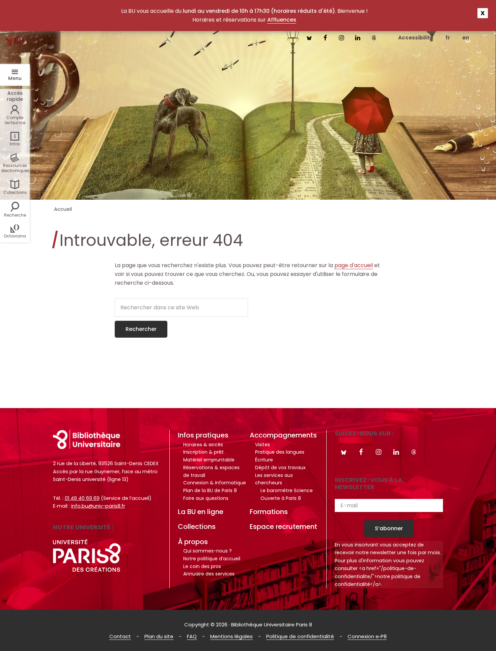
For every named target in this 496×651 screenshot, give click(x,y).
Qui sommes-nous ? (207, 550)
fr (447, 37)
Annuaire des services (209, 573)
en (465, 37)
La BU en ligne (200, 511)
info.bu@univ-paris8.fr (98, 506)
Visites (262, 444)
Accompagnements (283, 435)
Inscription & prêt (203, 452)
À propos (193, 541)
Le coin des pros (202, 566)
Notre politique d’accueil (211, 558)
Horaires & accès (203, 444)
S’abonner (389, 528)
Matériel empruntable (209, 459)
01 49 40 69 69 (82, 498)
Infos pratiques (203, 435)
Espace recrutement (283, 526)
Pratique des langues (279, 452)
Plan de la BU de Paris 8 (210, 490)
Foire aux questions (205, 498)
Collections (197, 526)
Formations (269, 511)
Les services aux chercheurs (274, 479)
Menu (15, 78)
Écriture (264, 459)
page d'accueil (353, 265)
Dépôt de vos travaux (280, 467)
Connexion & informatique (214, 482)
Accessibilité (415, 37)
